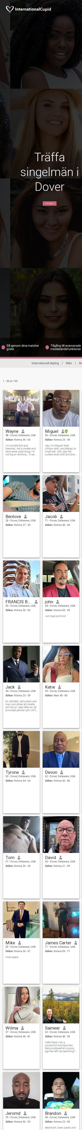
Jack (10, 687)
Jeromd (13, 1113)
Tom (10, 857)
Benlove (13, 516)
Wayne (12, 431)
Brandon (53, 1113)
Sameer (52, 1028)
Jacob (51, 516)
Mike (10, 942)
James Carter (58, 942)
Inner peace (11, 957)
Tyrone (12, 772)
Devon (51, 772)
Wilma (11, 1028)
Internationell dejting (45, 363)
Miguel (51, 431)
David (50, 857)
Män (69, 363)
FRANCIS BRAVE (18, 601)
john (49, 601)
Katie (50, 687)
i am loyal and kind (55, 616)
